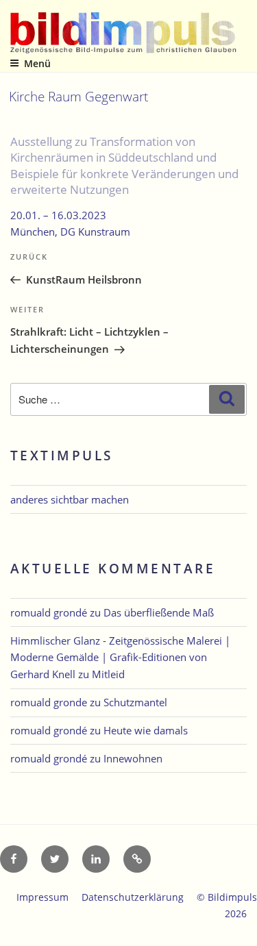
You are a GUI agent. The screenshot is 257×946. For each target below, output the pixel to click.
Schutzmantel (135, 702)
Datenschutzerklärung (133, 897)
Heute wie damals (145, 730)
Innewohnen (132, 758)
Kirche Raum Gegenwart (78, 96)
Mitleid (108, 674)
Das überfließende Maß (158, 612)
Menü (37, 63)
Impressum (42, 897)
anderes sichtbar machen (69, 499)
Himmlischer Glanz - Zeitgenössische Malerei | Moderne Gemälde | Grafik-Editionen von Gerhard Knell (120, 658)
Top (242, 927)
